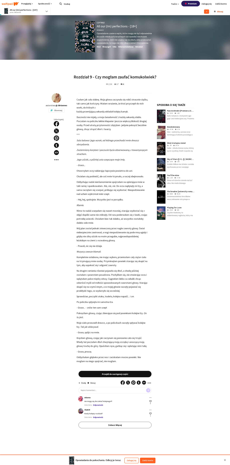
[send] (148, 390)
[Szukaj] (60, 4)
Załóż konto (147, 460)
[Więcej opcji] (150, 397)
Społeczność (44, 3)
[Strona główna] (10, 3)
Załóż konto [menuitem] (221, 3)
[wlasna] (80, 399)
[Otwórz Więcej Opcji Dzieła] (56, 159)
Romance (100, 30)
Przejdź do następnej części (115, 374)
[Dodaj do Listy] (206, 11)
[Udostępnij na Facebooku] (56, 123)
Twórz (174, 4)
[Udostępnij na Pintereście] (56, 138)
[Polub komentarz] (150, 401)
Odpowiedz (98, 405)
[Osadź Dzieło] (56, 152)
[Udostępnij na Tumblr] (56, 145)
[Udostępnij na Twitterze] (56, 131)
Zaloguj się (131, 460)
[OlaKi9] (80, 411)
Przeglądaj (26, 3)
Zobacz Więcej (115, 425)
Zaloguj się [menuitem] (207, 3)
